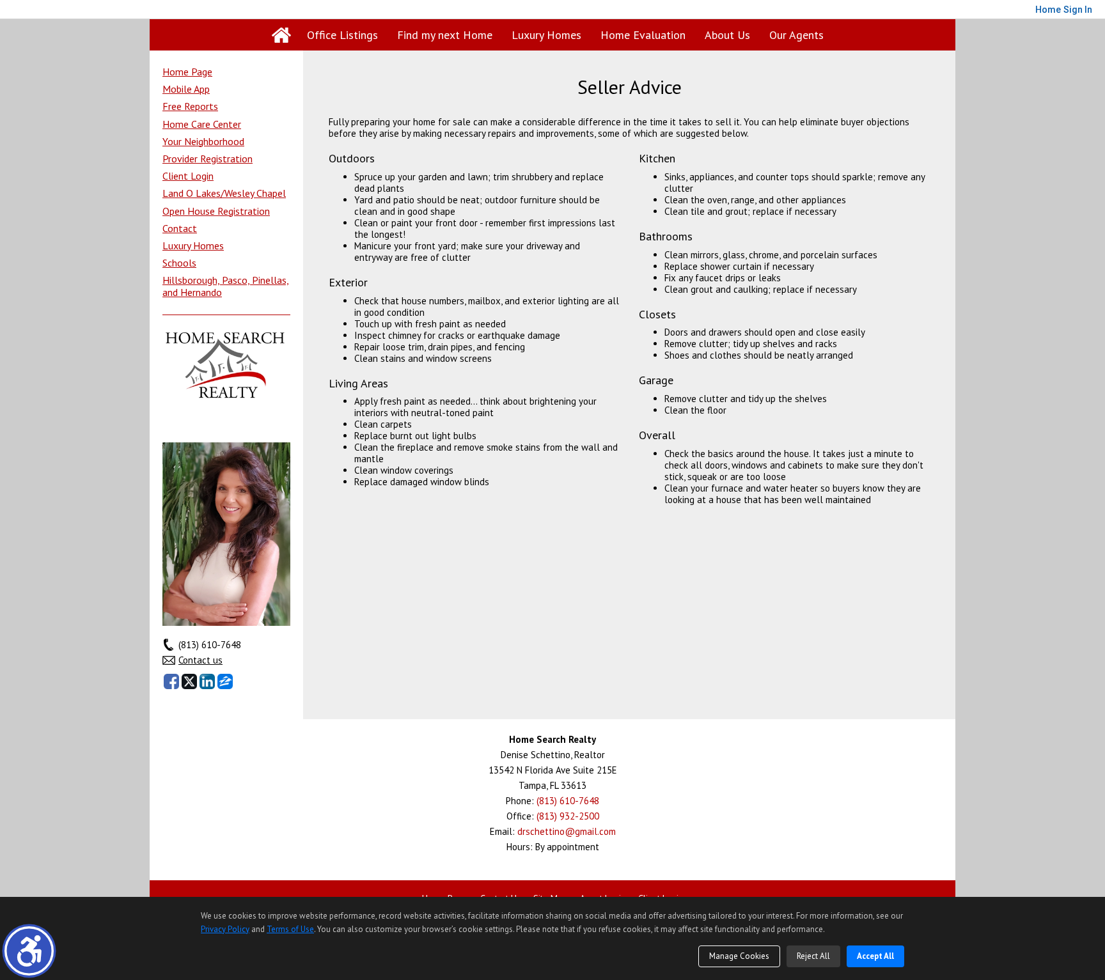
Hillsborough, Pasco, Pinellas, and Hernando (225, 286)
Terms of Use (290, 929)
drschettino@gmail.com (566, 831)
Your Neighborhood (203, 141)
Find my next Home (444, 34)
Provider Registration (207, 158)
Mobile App (186, 88)
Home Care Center (201, 124)
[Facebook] (171, 681)
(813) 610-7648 (568, 801)
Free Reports (190, 106)
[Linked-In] (207, 681)
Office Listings (342, 34)
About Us (727, 34)
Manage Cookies (739, 956)
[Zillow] (225, 681)
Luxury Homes (546, 34)
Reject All (813, 956)
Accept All (875, 956)
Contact (179, 228)
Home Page (187, 71)
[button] (29, 951)
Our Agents (796, 34)
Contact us (200, 660)
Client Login (188, 175)
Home (281, 35)
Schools (179, 262)
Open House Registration (216, 211)
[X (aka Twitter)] (189, 681)
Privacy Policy (225, 929)
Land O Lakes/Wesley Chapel (224, 193)
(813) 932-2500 (568, 816)
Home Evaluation (643, 34)
